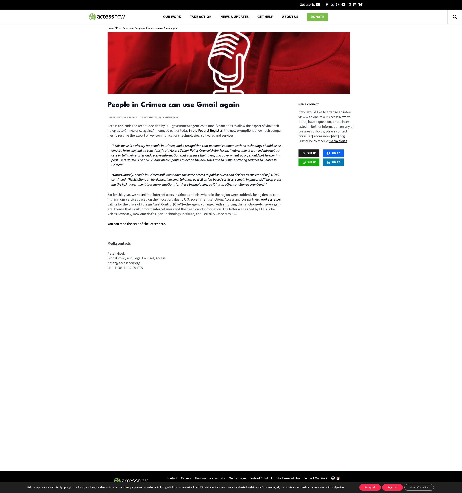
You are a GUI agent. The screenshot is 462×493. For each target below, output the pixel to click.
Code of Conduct (260, 478)
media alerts (338, 141)
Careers (186, 478)
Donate (317, 16)
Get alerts (307, 4)
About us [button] (290, 16)
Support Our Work (315, 478)
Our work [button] (172, 16)
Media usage (237, 478)
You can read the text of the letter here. (137, 224)
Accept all (370, 487)
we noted (139, 194)
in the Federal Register (205, 130)
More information (419, 487)
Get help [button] (265, 16)
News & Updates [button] (234, 16)
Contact (172, 478)
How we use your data (210, 478)
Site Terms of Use (288, 478)
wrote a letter (270, 199)
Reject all (393, 487)
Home (111, 28)
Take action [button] (201, 16)
